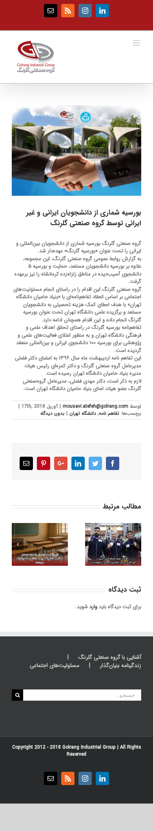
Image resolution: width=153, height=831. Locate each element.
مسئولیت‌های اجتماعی (54, 666)
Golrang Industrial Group (89, 747)
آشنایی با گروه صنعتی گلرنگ (109, 657)
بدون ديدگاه (52, 413)
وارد (93, 607)
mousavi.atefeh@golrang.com (95, 406)
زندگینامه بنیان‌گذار (120, 666)
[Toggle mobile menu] (137, 43)
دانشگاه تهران (82, 413)
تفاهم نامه (109, 413)
